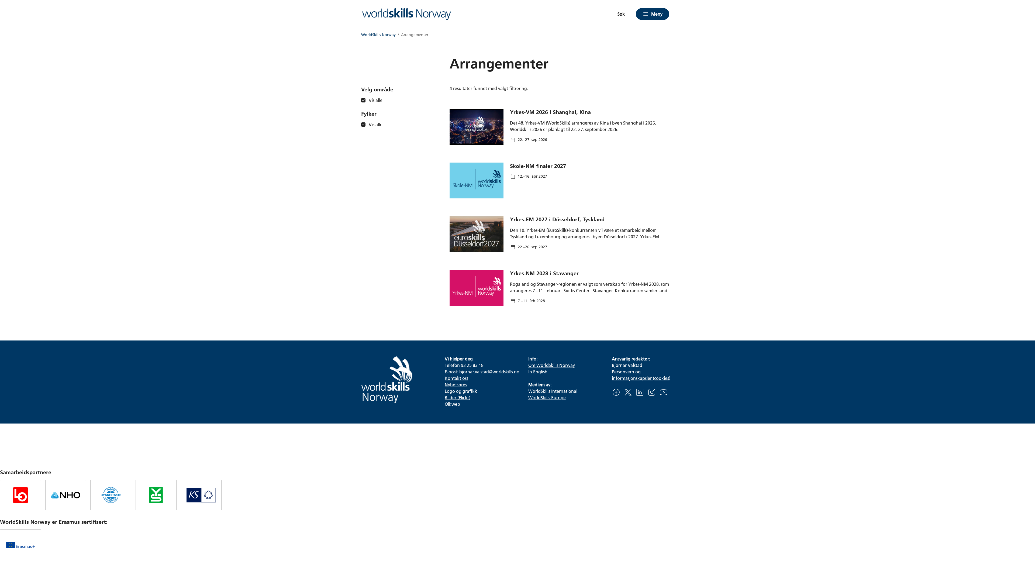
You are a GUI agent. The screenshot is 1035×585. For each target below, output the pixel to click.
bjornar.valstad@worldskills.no (489, 371)
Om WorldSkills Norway (551, 365)
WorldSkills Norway (378, 35)
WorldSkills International (552, 391)
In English (537, 371)
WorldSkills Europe (547, 397)
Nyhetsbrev (456, 384)
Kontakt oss (456, 378)
